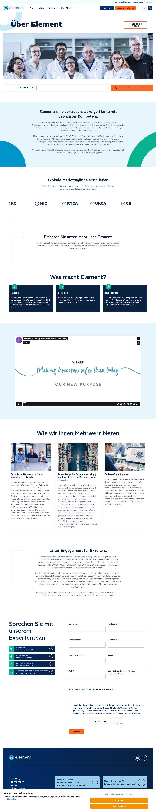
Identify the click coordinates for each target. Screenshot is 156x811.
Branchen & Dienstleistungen (42, 8)
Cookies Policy (10, 799)
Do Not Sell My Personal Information (119, 794)
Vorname (73, 624)
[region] (78, 800)
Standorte (107, 8)
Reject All (119, 800)
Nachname (112, 624)
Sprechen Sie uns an (125, 8)
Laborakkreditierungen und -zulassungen (129, 2)
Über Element (67, 8)
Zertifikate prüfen (27, 88)
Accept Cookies (119, 806)
